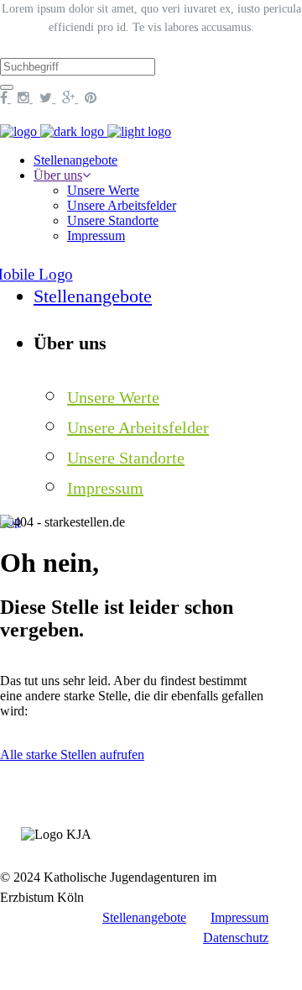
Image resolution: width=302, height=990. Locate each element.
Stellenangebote (144, 917)
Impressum (239, 917)
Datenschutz (235, 937)
